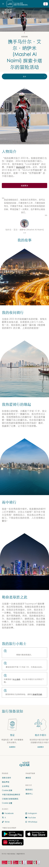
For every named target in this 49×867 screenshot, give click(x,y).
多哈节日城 (37, 694)
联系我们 (29, 789)
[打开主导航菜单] (44, 11)
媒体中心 (29, 793)
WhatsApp (32, 821)
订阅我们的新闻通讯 (10, 798)
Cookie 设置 (7, 803)
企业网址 (5, 786)
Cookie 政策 (7, 790)
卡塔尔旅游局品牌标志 (11, 794)
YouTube (32, 817)
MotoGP (20, 166)
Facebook (9, 813)
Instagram (32, 813)
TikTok (7, 821)
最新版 (28, 777)
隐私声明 (5, 782)
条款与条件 (6, 777)
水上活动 (16, 679)
